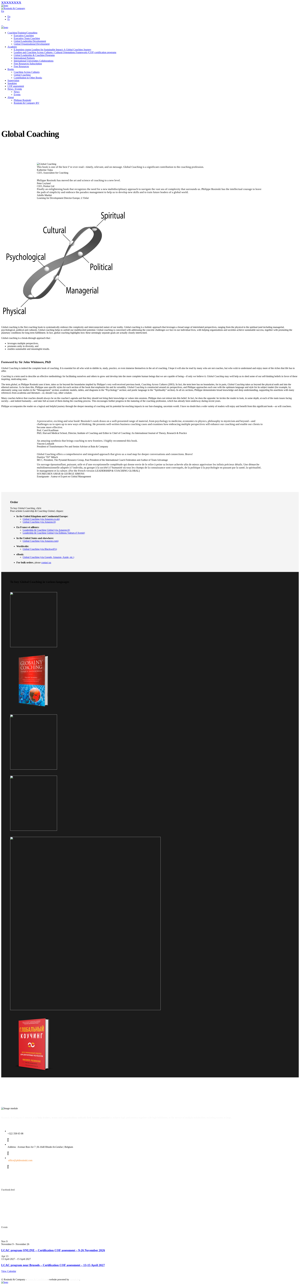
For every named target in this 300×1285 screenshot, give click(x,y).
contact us (46, 562)
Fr (9, 19)
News (17, 91)
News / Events (15, 89)
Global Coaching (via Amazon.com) (40, 541)
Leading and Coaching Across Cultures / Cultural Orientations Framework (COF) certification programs (65, 52)
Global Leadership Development (30, 41)
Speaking (12, 83)
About (11, 97)
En (9, 16)
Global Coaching (22, 75)
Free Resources (21, 66)
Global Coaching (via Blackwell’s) (40, 549)
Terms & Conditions (37, 1279)
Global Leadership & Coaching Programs (34, 55)
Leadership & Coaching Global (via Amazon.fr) (46, 530)
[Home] (4, 5)
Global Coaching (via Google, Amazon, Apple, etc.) (48, 557)
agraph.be (74, 1279)
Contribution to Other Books (28, 77)
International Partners (24, 58)
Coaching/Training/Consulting (22, 32)
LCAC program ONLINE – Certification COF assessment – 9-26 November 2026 (53, 1250)
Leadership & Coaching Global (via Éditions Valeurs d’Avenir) (54, 533)
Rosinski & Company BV (26, 103)
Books (11, 69)
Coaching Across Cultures (27, 72)
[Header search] (2, 24)
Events (17, 94)
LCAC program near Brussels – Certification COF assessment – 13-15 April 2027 (53, 1265)
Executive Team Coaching (27, 38)
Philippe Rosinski (22, 100)
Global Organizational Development (32, 44)
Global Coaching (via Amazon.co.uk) (41, 519)
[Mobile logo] (4, 1282)
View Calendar (8, 1271)
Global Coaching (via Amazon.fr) (39, 522)
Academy (12, 46)
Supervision (13, 80)
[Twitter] (11, 2)
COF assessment (16, 86)
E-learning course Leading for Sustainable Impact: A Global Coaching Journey (52, 49)
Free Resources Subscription (28, 63)
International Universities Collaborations (33, 60)
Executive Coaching (24, 35)
